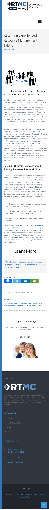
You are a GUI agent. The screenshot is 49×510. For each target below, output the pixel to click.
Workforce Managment (34, 306)
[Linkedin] (25, 281)
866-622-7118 (13, 457)
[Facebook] (8, 281)
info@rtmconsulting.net (17, 462)
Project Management (11, 303)
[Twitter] (17, 281)
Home (6, 49)
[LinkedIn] (29, 488)
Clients (8, 427)
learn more (27, 330)
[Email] (34, 281)
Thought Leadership (13, 423)
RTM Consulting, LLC (26, 494)
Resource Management (28, 303)
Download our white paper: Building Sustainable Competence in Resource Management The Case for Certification (25, 264)
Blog (12, 49)
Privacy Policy (25, 497)
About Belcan (10, 431)
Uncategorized (19, 306)
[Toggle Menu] (40, 21)
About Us (8, 419)
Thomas (15, 292)
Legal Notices (40, 494)
